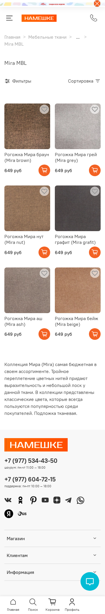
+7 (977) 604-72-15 (30, 479)
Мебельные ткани (47, 37)
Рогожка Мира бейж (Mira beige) (76, 321)
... (78, 37)
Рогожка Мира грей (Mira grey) (76, 157)
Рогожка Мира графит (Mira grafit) (75, 239)
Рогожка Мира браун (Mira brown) (26, 157)
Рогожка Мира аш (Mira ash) (23, 321)
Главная (12, 37)
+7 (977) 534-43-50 (30, 461)
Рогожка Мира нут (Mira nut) (23, 239)
